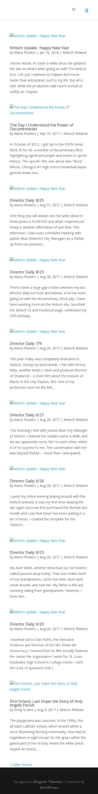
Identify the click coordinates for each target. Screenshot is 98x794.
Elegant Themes (48, 781)
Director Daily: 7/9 (26, 343)
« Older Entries (21, 764)
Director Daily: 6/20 (27, 624)
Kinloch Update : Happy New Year (39, 47)
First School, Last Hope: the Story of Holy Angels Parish (46, 703)
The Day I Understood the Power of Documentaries (41, 126)
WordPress (49, 787)
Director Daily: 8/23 (27, 272)
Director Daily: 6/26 (27, 481)
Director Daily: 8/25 (27, 200)
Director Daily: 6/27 (27, 415)
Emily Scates (24, 709)
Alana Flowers (25, 52)
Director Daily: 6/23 (27, 552)
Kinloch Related (74, 52)
